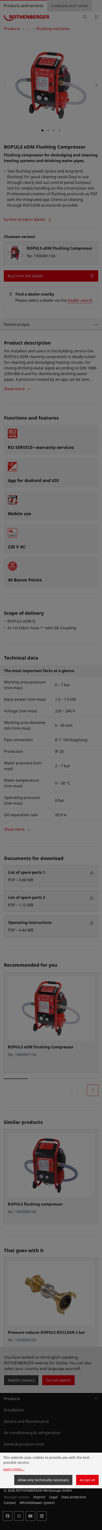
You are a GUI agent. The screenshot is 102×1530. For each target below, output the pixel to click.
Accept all (87, 1480)
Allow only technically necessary (43, 1480)
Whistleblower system (37, 1502)
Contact (10, 1502)
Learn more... (13, 1469)
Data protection (73, 1497)
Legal (53, 1497)
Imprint (39, 1497)
